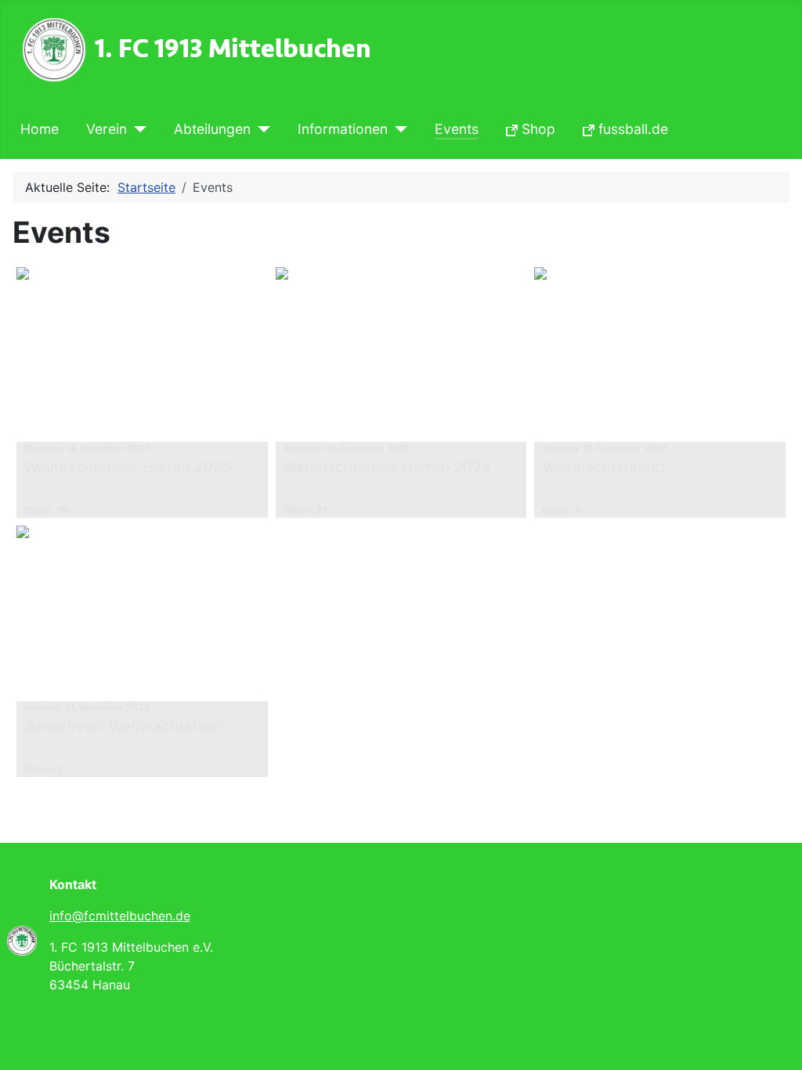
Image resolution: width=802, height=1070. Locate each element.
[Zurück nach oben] (774, 1041)
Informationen (343, 129)
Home (39, 129)
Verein (106, 129)
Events (457, 129)
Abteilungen (212, 129)
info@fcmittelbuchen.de (119, 916)
